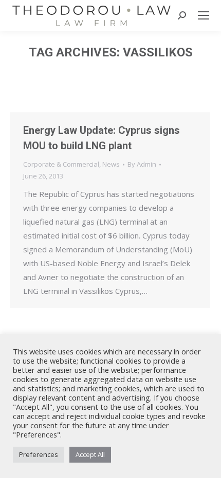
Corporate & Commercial (61, 164)
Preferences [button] (38, 454)
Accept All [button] (90, 454)
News (111, 164)
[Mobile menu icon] (203, 15)
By (141, 164)
